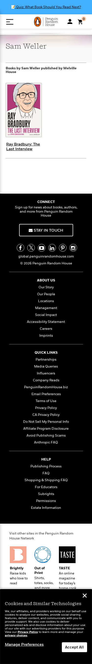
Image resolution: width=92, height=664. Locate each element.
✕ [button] (85, 596)
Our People (46, 294)
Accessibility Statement (46, 321)
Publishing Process (46, 466)
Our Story (46, 287)
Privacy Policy (46, 408)
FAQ (46, 473)
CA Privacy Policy (46, 414)
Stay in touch (48, 230)
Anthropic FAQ (46, 442)
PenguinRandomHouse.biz (46, 387)
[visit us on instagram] (73, 248)
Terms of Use (46, 401)
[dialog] (46, 626)
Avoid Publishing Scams (46, 435)
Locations (46, 301)
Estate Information (46, 507)
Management (46, 308)
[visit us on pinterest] (62, 248)
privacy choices (16, 635)
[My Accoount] (70, 21)
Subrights (46, 494)
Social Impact (46, 315)
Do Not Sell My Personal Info (46, 421)
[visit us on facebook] (20, 248)
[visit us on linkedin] (52, 248)
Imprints (46, 335)
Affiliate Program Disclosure (46, 428)
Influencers (46, 373)
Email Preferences (46, 394)
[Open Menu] (9, 22)
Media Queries (46, 366)
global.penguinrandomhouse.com (46, 256)
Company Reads (46, 380)
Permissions (46, 500)
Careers (46, 328)
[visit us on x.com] (31, 248)
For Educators (46, 487)
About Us (46, 280)
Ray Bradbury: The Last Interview (23, 147)
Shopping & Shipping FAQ (46, 480)
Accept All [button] (74, 647)
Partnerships (46, 359)
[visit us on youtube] (41, 248)
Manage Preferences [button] (24, 644)
